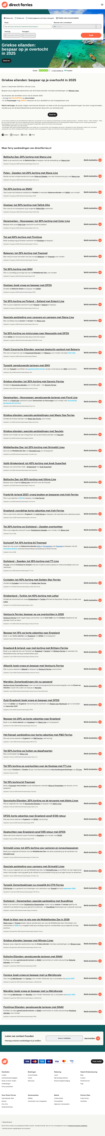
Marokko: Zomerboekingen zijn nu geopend (27, 681)
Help (81, 1083)
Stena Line (24, 754)
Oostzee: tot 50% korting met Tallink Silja (26, 205)
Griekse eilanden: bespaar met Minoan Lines (28, 940)
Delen (6, 135)
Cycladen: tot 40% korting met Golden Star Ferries (32, 579)
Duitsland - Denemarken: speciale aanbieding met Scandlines (38, 900)
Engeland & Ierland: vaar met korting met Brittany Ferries (35, 648)
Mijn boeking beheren (61, 1078)
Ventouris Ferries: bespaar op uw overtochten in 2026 (33, 614)
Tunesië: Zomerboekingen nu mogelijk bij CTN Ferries (33, 884)
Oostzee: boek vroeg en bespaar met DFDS (27, 285)
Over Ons (5, 1104)
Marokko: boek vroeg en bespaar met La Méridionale (33, 991)
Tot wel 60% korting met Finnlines (22, 237)
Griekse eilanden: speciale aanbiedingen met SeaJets (33, 431)
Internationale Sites (8, 1098)
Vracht (30, 1078)
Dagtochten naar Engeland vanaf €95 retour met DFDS (34, 831)
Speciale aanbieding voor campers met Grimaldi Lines (33, 866)
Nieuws (4, 1101)
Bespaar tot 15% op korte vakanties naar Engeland (31, 632)
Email (25, 135)
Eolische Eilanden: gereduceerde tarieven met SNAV (33, 956)
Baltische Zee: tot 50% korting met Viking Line (29, 479)
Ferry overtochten (7, 1086)
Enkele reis (20, 18)
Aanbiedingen (6, 1083)
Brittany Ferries (59, 651)
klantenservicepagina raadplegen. (77, 1125)
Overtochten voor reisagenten (37, 1101)
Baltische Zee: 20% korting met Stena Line (27, 156)
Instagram (16, 135)
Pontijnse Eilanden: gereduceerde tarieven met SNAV (33, 1007)
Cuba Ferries (84, 1098)
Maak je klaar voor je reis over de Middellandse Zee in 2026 (36, 919)
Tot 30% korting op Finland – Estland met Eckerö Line (33, 301)
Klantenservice (85, 1081)
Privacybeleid (58, 1101)
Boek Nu (6, 61)
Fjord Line (15, 401)
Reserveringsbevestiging (62, 1081)
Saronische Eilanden (32, 804)
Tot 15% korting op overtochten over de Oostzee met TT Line (37, 766)
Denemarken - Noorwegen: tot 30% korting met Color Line (36, 221)
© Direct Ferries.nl (7, 1122)
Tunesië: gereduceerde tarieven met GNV (26, 365)
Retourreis (9, 18)
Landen (4, 1075)
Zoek (91, 35)
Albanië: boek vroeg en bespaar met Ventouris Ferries (33, 665)
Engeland (31, 636)
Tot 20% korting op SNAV (17, 188)
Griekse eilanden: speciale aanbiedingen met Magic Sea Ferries (39, 415)
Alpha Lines (56, 804)
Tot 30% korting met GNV (18, 269)
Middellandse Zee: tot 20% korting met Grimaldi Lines (34, 447)
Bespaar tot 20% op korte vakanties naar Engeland (31, 718)
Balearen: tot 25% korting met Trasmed (25, 253)
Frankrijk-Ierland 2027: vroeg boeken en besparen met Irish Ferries (40, 494)
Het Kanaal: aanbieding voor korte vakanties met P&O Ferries (37, 734)
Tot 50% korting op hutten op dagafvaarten (27, 750)
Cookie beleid (58, 1098)
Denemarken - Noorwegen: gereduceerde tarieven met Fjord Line (40, 397)
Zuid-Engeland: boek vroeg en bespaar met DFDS (31, 700)
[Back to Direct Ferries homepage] (17, 5)
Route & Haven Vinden (9, 1081)
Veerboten (83, 1101)
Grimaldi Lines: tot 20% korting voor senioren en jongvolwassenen (40, 847)
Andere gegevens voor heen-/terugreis (41, 18)
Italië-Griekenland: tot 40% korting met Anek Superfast (34, 463)
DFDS (41, 636)
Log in (56, 1075)
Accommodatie (32, 1075)
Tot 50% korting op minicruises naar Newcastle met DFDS (36, 333)
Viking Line (25, 482)
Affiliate (30, 1098)
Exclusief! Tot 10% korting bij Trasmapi (25, 542)
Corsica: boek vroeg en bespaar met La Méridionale (32, 975)
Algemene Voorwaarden (61, 1104)
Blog (81, 1075)
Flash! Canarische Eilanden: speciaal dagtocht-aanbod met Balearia (41, 349)
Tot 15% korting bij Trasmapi (19, 782)
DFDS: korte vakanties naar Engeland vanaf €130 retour (34, 815)
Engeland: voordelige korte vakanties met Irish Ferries (33, 510)
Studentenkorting (7, 1107)
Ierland (47, 651)
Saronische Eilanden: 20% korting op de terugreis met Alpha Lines (40, 800)
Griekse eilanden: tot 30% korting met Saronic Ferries (33, 381)
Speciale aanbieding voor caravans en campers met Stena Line (38, 317)
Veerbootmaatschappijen (9, 1078)
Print (33, 135)
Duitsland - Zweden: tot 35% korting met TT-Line (31, 561)
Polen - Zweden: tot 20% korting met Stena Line (30, 172)
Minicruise (31, 1081)
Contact (82, 1078)
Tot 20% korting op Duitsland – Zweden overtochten (33, 526)
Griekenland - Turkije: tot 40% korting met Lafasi (31, 595)
